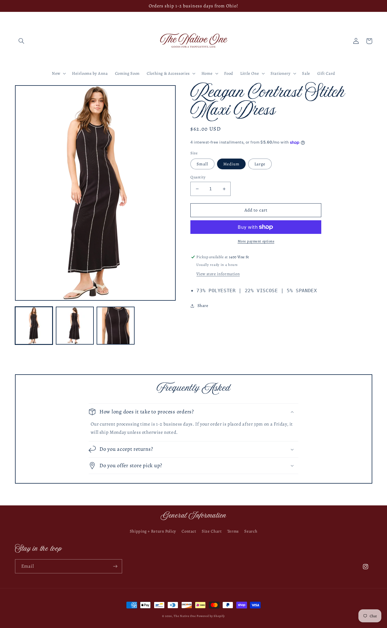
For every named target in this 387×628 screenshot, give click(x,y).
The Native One (185, 616)
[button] (21, 41)
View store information (218, 274)
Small (202, 164)
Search (250, 531)
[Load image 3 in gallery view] (116, 326)
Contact (189, 531)
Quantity (197, 177)
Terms (233, 531)
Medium (231, 164)
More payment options (256, 241)
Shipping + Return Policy (153, 531)
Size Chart (212, 531)
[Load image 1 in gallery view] (34, 326)
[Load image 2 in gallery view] (75, 326)
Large (259, 164)
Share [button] (202, 305)
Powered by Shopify (211, 616)
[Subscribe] (115, 566)
